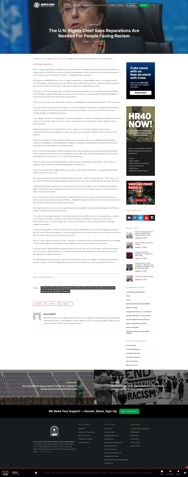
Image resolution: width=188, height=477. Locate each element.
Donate (131, 158)
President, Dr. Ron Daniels (86, 432)
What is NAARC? (134, 161)
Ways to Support (129, 411)
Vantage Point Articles (111, 456)
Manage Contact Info (111, 446)
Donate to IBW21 (109, 432)
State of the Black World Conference (138, 319)
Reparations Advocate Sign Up (138, 171)
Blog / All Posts (135, 446)
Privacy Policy (108, 463)
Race (80, 288)
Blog (49, 59)
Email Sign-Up (108, 439)
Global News (135, 435)
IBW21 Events (135, 432)
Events (128, 296)
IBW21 (87, 41)
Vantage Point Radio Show (112, 453)
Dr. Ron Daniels (131, 345)
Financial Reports (83, 442)
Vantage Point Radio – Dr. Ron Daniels (138, 315)
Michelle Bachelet (70, 288)
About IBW (81, 429)
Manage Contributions (111, 435)
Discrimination (57, 288)
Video (128, 300)
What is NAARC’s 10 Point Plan (139, 163)
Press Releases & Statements (135, 292)
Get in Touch (108, 429)
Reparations (95, 288)
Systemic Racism (47, 291)
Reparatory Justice (108, 288)
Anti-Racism (45, 288)
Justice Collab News (132, 327)
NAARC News (133, 168)
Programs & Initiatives (85, 439)
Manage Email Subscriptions (113, 442)
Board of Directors (84, 435)
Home (44, 59)
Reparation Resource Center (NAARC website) (138, 332)
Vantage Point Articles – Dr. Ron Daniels (139, 312)
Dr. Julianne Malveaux (133, 349)
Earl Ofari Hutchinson (133, 357)
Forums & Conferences (136, 166)
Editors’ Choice (135, 442)
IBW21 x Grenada (131, 308)
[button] (36, 473)
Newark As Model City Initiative (136, 323)
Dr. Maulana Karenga (133, 353)
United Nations (64, 291)
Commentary (135, 439)
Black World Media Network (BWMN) (138, 304)
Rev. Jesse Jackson (132, 361)
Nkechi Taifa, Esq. (132, 365)
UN (56, 291)
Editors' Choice (94, 24)
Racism (86, 288)
